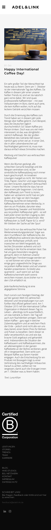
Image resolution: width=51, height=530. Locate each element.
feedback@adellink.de (12, 502)
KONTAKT (7, 476)
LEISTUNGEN (8, 446)
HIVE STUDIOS (9, 470)
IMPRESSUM (8, 479)
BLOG (5, 468)
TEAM (5, 455)
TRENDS (6, 452)
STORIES (6, 449)
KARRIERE (7, 458)
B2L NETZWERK (10, 473)
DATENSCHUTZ (9, 482)
